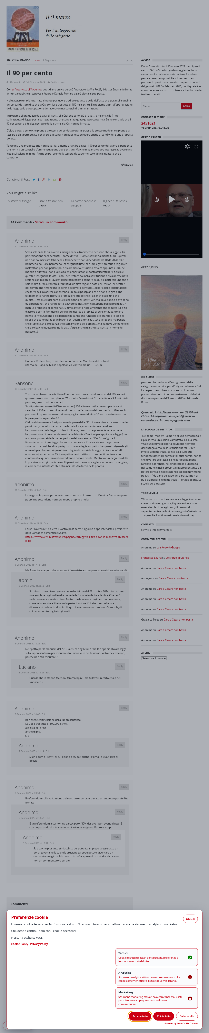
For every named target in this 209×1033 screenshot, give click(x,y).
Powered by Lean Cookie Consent (181, 1023)
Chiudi (190, 918)
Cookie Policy (19, 944)
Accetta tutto (140, 1016)
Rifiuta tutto (163, 1016)
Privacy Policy (39, 944)
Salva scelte (187, 1016)
